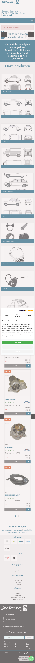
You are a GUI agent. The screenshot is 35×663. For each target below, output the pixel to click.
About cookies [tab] (17, 315)
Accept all (17, 342)
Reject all (17, 351)
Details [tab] (29, 315)
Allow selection (17, 347)
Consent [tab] (6, 315)
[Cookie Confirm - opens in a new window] (26, 310)
